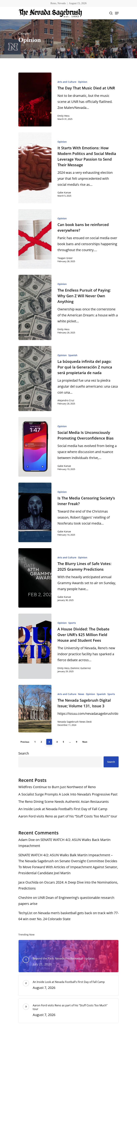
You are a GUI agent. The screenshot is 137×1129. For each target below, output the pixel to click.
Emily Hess (63, 115)
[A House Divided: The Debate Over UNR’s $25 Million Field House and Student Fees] (34, 646)
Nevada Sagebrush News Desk (74, 721)
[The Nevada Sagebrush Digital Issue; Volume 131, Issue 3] (34, 708)
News (81, 694)
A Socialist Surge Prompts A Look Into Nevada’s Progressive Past (67, 794)
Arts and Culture (66, 81)
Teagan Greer (65, 258)
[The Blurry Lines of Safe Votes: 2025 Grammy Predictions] (34, 578)
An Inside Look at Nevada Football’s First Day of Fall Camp (62, 809)
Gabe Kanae (64, 192)
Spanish (72, 355)
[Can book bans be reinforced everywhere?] (34, 239)
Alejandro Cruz (65, 400)
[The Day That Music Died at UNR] (34, 99)
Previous (25, 741)
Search (23, 753)
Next (84, 741)
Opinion (82, 81)
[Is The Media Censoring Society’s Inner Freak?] (34, 512)
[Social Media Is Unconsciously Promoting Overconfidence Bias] (34, 447)
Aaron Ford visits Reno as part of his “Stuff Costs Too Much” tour (68, 816)
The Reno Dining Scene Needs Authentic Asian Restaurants (64, 801)
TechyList (25, 913)
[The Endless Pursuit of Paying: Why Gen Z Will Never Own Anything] (34, 307)
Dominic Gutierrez (81, 668)
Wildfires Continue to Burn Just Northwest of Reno (57, 787)
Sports (72, 622)
